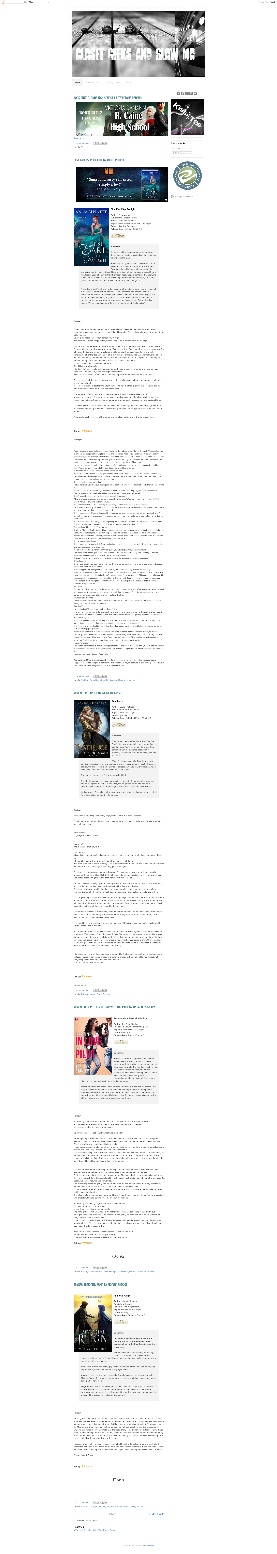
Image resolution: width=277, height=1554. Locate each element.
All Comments (181, 153)
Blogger (150, 1545)
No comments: (82, 143)
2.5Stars (84, 1506)
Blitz (83, 147)
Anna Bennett (96, 680)
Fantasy (110, 1506)
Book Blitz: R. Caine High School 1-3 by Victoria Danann (108, 98)
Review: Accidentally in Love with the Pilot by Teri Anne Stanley (114, 1007)
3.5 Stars (85, 680)
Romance (130, 680)
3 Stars (84, 1271)
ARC (105, 680)
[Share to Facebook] (103, 143)
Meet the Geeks (93, 82)
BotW (129, 82)
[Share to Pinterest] (105, 143)
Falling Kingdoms (97, 1506)
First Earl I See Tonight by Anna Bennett (99, 160)
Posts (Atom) (92, 1520)
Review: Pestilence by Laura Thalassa (97, 693)
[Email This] (94, 143)
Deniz (86, 985)
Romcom (151, 1271)
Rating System (113, 82)
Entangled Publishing (118, 1271)
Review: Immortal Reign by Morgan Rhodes (100, 1285)
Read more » (80, 138)
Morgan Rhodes (122, 1506)
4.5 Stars (85, 994)
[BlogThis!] (97, 143)
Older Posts (156, 1514)
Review (121, 680)
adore (93, 994)
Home (77, 82)
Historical (113, 680)
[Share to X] (100, 143)
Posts (177, 149)
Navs (133, 1506)
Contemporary (94, 1271)
